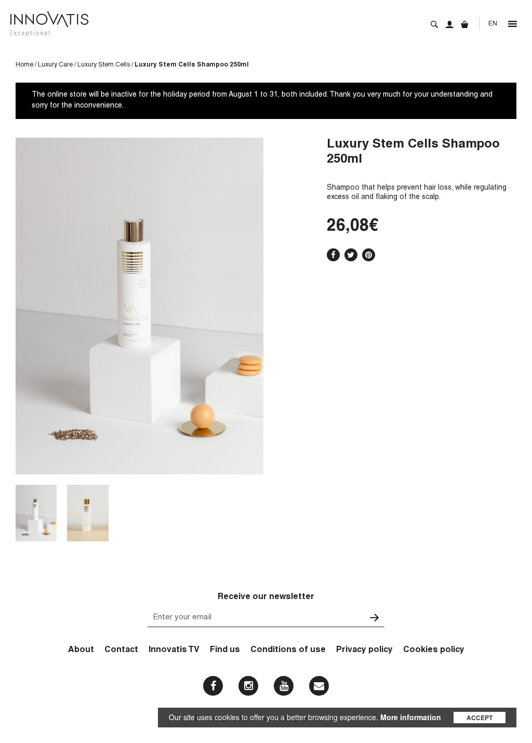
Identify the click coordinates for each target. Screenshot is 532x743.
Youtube (284, 686)
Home (24, 65)
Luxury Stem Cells (103, 65)
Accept (480, 717)
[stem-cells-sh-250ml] (36, 513)
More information (410, 717)
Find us (225, 650)
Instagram (248, 686)
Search (434, 24)
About (81, 650)
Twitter (350, 254)
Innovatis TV (174, 650)
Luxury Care (55, 65)
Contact (121, 650)
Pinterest (368, 254)
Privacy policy (364, 650)
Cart (464, 24)
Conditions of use (288, 650)
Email (319, 686)
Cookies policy (433, 650)
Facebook (333, 254)
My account (449, 24)
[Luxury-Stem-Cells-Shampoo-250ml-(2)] (87, 513)
